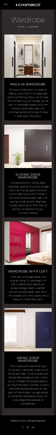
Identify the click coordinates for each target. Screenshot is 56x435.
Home (21, 26)
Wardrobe (33, 26)
